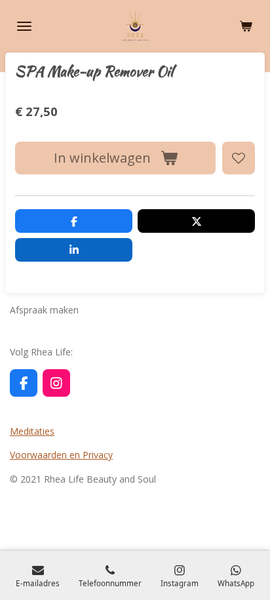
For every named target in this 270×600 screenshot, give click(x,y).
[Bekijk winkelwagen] (245, 26)
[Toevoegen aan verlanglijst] (238, 158)
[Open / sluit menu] (24, 26)
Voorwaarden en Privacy (61, 455)
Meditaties (32, 431)
